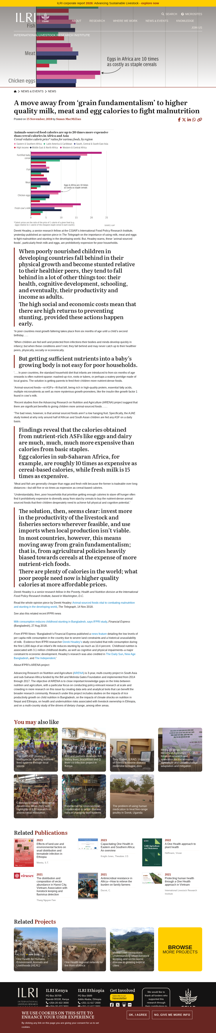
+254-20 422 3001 (58, 1006)
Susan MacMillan (68, 119)
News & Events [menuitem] (157, 20)
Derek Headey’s (72, 641)
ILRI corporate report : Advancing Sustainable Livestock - (108, 3)
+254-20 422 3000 (58, 1002)
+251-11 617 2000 (90, 1002)
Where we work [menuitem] (125, 20)
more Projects (180, 949)
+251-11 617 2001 (90, 1006)
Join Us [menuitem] (197, 27)
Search (171, 14)
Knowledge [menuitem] (185, 20)
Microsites (193, 14)
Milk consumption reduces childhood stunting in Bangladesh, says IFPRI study (60, 621)
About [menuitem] (76, 20)
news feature (99, 633)
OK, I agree (138, 1014)
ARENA (78, 673)
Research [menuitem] (97, 20)
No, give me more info (172, 1014)
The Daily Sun (114, 654)
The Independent (45, 658)
